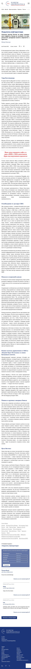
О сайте (3, 636)
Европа (3, 658)
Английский (5, 555)
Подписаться (4, 639)
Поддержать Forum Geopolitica (8, 640)
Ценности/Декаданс (6, 656)
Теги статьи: (5, 523)
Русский (5, 559)
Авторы (3, 638)
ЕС (2, 660)
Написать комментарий (9, 617)
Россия (24, 9)
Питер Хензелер (6, 42)
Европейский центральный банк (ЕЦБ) (11, 534)
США (3, 9)
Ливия (8, 532)
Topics (3, 646)
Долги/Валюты (5, 657)
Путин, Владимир (17, 529)
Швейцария (19, 652)
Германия (24, 531)
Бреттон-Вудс (12, 527)
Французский (6, 561)
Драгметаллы (19, 656)
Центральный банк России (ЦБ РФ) (10, 538)
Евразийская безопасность (22, 660)
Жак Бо (6, 9)
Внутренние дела (20, 657)
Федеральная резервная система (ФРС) (11, 536)
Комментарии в (6, 553)
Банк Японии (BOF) (23, 538)
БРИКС (3, 653)
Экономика (19, 658)
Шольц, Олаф (5, 531)
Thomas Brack (11, 584)
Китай (19, 531)
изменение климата (6, 661)
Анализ (3, 525)
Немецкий (5, 557)
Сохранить (6, 565)
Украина (3, 532)
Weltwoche (23, 534)
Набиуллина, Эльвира (7, 529)
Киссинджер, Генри (23, 525)
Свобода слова (20, 654)
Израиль (20, 9)
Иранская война (13, 9)
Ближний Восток (5, 654)
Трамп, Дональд (12, 531)
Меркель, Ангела (21, 527)
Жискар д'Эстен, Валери (12, 525)
